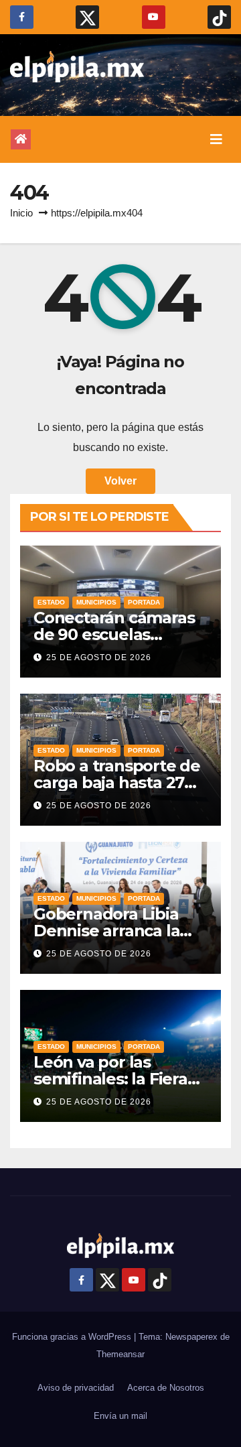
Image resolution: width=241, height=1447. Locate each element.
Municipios (96, 602)
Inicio (21, 212)
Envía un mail (120, 1416)
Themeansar (120, 1354)
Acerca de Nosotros (165, 1388)
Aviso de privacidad (75, 1388)
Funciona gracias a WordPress (73, 1337)
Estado (51, 602)
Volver (120, 481)
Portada (144, 602)
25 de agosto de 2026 (98, 657)
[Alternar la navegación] (216, 139)
